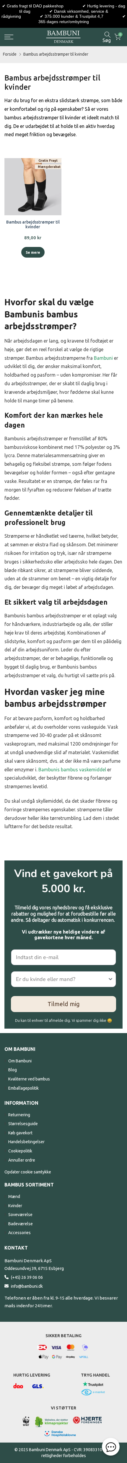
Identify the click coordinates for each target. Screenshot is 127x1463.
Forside (10, 54)
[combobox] (62, 979)
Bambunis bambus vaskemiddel (72, 769)
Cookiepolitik (20, 1151)
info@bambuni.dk (27, 1286)
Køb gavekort (20, 1132)
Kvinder (15, 1205)
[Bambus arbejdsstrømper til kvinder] (32, 186)
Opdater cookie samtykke (27, 1172)
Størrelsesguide (23, 1123)
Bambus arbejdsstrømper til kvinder (55, 54)
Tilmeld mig (64, 1004)
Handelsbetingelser (26, 1141)
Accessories (19, 1232)
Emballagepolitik (23, 1088)
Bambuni (103, 358)
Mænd (14, 1196)
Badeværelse (20, 1223)
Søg (106, 40)
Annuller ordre (21, 1160)
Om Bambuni (20, 1061)
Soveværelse (20, 1214)
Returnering (19, 1114)
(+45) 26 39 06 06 (27, 1277)
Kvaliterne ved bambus (29, 1079)
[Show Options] (110, 979)
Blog (12, 1069)
